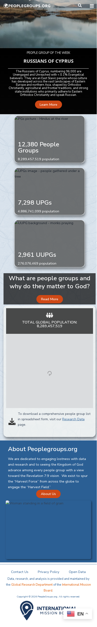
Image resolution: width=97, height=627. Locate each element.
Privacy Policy (48, 571)
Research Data (73, 419)
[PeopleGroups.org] (27, 6)
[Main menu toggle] (92, 6)
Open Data (77, 571)
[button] (80, 6)
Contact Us (19, 571)
